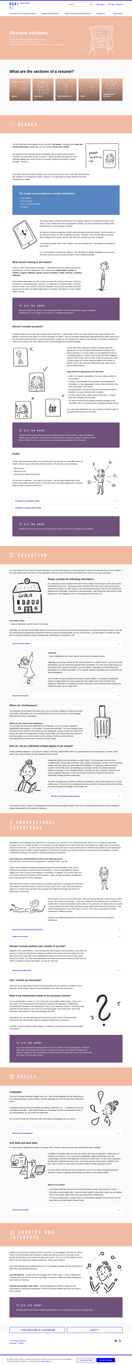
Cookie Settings (45, 1361)
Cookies (20, 1343)
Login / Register (116, 4)
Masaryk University (20, 1340)
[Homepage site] (19, 5)
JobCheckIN (118, 14)
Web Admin (12, 1343)
